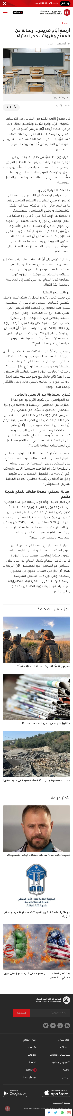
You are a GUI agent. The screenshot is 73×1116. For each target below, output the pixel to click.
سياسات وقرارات (60, 1055)
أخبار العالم (29, 1040)
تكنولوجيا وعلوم (61, 1062)
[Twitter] (56, 1112)
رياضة (66, 1070)
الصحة (32, 1062)
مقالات (32, 1047)
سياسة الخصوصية (61, 1103)
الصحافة (64, 23)
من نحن (66, 1077)
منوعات (32, 1055)
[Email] (69, 1112)
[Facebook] (49, 1112)
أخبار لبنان (64, 1040)
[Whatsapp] (62, 1112)
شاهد (29, 1070)
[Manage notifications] (7, 1108)
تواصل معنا (29, 1077)
